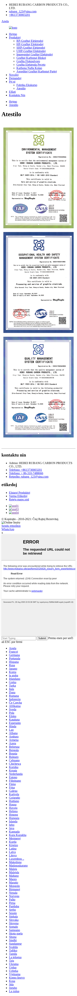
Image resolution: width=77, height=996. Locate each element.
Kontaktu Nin (17, 95)
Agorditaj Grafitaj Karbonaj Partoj (36, 71)
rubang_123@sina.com (22, 11)
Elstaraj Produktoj (19, 492)
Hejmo (13, 34)
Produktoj (15, 37)
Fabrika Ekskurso (26, 85)
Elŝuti (12, 91)
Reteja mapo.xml (19, 499)
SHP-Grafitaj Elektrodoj (30, 47)
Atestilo (21, 88)
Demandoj (15, 78)
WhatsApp (7, 529)
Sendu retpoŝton (11, 525)
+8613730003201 (19, 14)
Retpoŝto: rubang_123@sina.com (28, 476)
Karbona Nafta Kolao (29, 68)
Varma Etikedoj (18, 496)
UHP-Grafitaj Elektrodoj (31, 51)
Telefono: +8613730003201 (25, 469)
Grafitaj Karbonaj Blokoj (31, 57)
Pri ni (12, 81)
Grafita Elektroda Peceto (30, 64)
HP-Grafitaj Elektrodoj (29, 44)
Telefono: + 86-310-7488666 (26, 473)
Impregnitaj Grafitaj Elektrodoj (34, 54)
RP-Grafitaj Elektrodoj (29, 40)
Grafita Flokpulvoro (28, 61)
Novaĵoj (14, 74)
